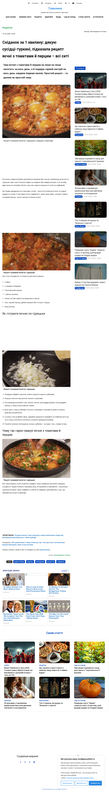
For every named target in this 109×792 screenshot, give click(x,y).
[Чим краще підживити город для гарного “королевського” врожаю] (91, 148)
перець (30, 561)
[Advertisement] (36, 161)
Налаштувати (67, 783)
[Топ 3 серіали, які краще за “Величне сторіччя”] (91, 210)
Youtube (79, 3)
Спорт (77, 102)
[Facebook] (29, 3)
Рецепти (7, 28)
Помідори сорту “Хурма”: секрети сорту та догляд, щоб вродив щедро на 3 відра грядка (90, 252)
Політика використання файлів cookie (80, 778)
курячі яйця (19, 561)
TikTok (60, 3)
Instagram (48, 3)
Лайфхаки (79, 288)
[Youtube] (73, 3)
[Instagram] (42, 3)
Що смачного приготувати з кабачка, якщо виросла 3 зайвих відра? (89, 129)
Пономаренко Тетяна (98, 31)
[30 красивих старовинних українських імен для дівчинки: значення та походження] (91, 177)
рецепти (50, 561)
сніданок (61, 561)
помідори (40, 561)
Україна (78, 196)
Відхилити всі (81, 783)
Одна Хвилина (45, 550)
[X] (65, 3)
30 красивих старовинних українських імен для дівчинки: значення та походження (88, 191)
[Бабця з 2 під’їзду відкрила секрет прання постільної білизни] (91, 272)
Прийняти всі (95, 783)
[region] (81, 771)
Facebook (35, 3)
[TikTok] (55, 3)
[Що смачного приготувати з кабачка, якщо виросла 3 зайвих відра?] (91, 116)
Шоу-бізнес (80, 226)
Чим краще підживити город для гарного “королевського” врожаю (87, 670)
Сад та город (80, 164)
